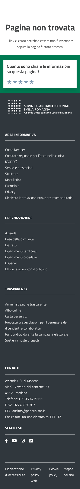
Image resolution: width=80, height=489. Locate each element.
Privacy (10, 191)
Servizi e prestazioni (19, 167)
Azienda (10, 233)
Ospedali (11, 263)
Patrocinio (12, 185)
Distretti (11, 245)
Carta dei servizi (16, 316)
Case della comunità (19, 239)
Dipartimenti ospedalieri (21, 257)
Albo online (13, 310)
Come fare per (15, 149)
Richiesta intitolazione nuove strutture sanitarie (39, 197)
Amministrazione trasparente (26, 304)
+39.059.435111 (30, 398)
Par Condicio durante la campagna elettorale (36, 334)
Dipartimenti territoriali (21, 251)
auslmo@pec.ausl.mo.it (28, 410)
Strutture (11, 173)
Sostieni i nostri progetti (22, 340)
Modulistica (13, 179)
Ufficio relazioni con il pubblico (26, 269)
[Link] (6, 440)
